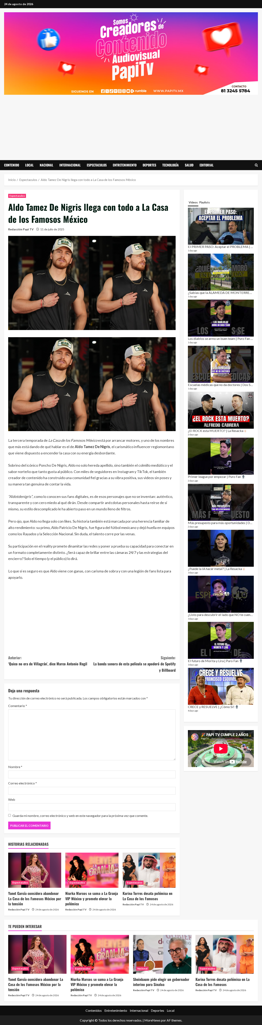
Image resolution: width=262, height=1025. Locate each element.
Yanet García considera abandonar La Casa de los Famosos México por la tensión (34, 898)
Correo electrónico (22, 783)
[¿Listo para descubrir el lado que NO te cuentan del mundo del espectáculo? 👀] (221, 594)
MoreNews (152, 1020)
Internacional (70, 165)
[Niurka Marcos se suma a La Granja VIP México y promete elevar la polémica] (91, 870)
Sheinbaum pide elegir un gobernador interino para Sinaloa (161, 982)
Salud (189, 165)
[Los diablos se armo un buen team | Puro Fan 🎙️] (221, 318)
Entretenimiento (125, 165)
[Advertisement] (131, 125)
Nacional (46, 165)
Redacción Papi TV (21, 229)
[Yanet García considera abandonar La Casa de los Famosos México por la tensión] (34, 870)
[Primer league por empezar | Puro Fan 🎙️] (221, 456)
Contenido (11, 165)
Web (11, 799)
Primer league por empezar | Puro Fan (215, 476)
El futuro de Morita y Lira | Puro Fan (213, 661)
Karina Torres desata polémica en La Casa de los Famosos (147, 896)
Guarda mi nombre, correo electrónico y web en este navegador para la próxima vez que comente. (80, 816)
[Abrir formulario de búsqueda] (256, 165)
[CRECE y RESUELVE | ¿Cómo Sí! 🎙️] (221, 686)
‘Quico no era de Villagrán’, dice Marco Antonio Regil (47, 661)
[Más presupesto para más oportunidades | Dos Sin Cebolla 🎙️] (221, 502)
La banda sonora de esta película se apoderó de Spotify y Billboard (134, 664)
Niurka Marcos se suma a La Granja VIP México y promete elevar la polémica (91, 898)
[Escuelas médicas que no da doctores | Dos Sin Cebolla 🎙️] (221, 364)
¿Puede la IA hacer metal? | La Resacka (215, 569)
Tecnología (170, 165)
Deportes (149, 165)
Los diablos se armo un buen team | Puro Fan (219, 338)
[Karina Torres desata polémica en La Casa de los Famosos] (149, 870)
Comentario (17, 706)
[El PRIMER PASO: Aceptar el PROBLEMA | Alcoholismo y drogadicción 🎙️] (221, 226)
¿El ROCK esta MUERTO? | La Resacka (215, 431)
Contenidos (94, 1010)
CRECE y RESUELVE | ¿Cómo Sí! (211, 707)
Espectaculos (97, 165)
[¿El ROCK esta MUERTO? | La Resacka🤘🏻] (221, 410)
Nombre (15, 767)
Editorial (206, 165)
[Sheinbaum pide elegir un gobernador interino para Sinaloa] (162, 954)
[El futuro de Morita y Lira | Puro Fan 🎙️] (221, 640)
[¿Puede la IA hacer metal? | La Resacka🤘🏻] (221, 548)
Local (29, 165)
